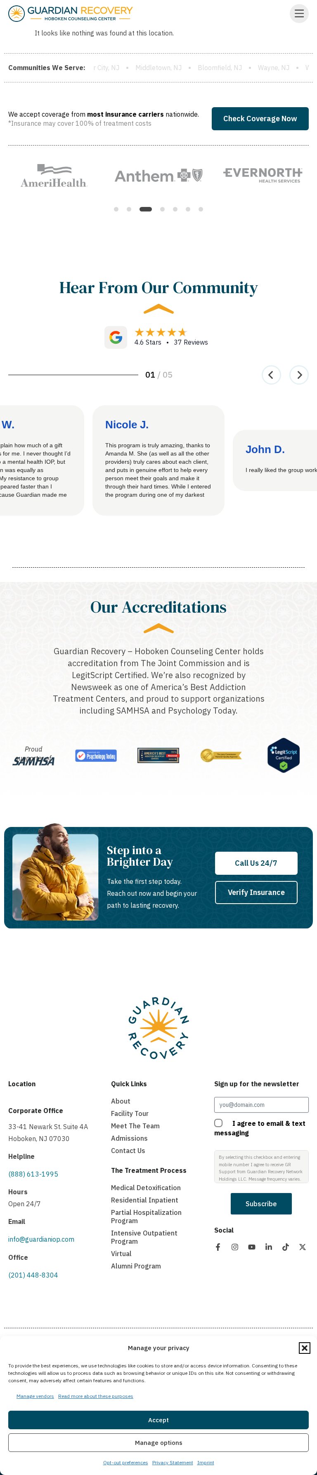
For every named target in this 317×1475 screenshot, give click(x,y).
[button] (304, 1348)
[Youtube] (251, 1247)
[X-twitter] (302, 1247)
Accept (158, 1420)
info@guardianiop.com (41, 1239)
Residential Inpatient (144, 1200)
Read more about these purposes (95, 1396)
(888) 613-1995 (33, 1174)
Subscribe (261, 1204)
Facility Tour (130, 1113)
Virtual (121, 1254)
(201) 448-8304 (33, 1275)
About (120, 1101)
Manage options (158, 1443)
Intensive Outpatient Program (144, 1237)
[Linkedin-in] (268, 1247)
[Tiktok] (285, 1247)
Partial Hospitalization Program (146, 1216)
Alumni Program (136, 1266)
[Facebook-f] (218, 1247)
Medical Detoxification (146, 1188)
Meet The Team (135, 1126)
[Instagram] (235, 1247)
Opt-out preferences (125, 1462)
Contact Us (128, 1150)
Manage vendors (35, 1396)
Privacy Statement (172, 1462)
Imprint (205, 1462)
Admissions (129, 1138)
